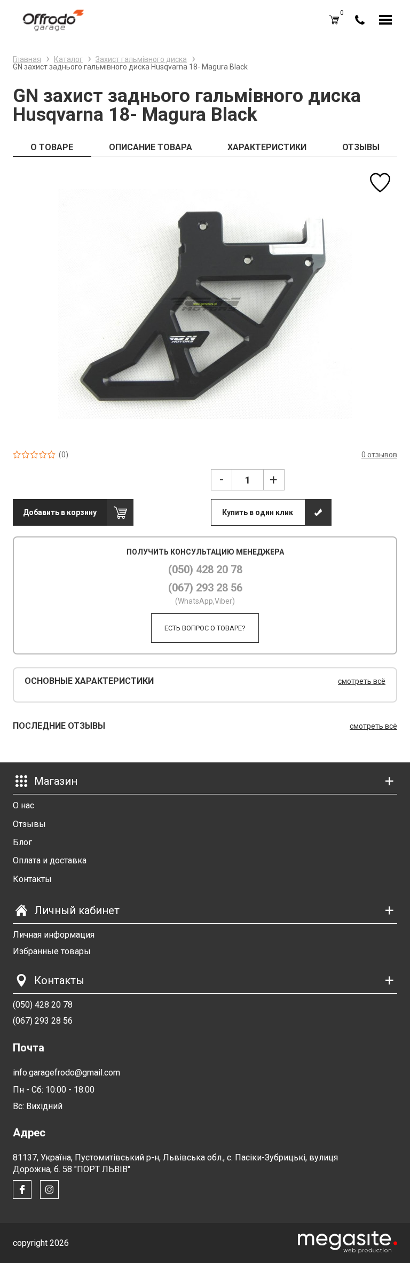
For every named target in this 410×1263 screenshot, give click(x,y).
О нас (23, 805)
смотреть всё (361, 681)
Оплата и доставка (49, 860)
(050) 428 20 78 (205, 569)
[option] (205, 304)
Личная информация (53, 935)
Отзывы (29, 824)
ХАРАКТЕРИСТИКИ (266, 147)
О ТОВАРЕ (51, 147)
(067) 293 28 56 (205, 587)
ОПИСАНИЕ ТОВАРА (150, 147)
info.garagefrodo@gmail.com (66, 1072)
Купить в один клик (257, 512)
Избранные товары (52, 951)
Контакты (32, 879)
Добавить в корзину (60, 512)
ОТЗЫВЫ (361, 147)
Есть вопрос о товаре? (205, 628)
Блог (22, 842)
